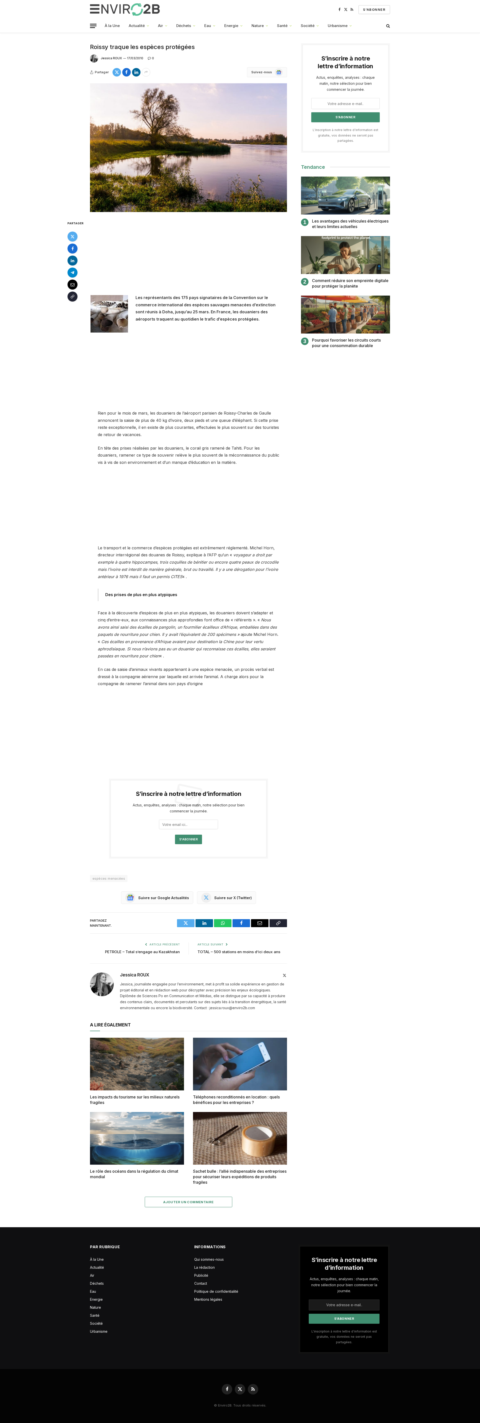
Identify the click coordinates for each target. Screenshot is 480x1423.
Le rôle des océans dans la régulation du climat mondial (134, 1174)
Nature (258, 25)
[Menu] (93, 26)
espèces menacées (108, 878)
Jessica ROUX (111, 58)
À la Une (112, 25)
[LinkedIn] (73, 261)
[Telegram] (73, 273)
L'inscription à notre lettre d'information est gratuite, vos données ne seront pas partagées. (345, 135)
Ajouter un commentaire (188, 1202)
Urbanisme (338, 25)
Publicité (201, 1275)
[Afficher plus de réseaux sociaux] (146, 72)
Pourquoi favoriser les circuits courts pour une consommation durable (346, 343)
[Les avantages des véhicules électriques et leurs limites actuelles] (345, 196)
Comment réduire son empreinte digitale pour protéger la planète (350, 283)
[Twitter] (73, 237)
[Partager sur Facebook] (126, 72)
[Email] (73, 285)
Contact (200, 1283)
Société (307, 25)
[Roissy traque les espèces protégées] (188, 147)
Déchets (183, 25)
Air (160, 25)
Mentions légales (208, 1299)
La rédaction (204, 1267)
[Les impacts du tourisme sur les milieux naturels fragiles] (137, 1064)
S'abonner (374, 10)
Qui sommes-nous (209, 1259)
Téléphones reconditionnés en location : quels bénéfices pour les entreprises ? (236, 1099)
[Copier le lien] (73, 297)
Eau (207, 25)
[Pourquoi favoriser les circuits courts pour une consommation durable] (345, 315)
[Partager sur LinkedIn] (136, 72)
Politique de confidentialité (216, 1291)
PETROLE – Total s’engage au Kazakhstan (142, 951)
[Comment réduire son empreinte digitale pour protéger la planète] (345, 255)
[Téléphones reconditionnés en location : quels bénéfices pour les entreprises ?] (240, 1064)
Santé (282, 25)
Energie (231, 25)
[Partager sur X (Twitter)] (116, 72)
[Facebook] (73, 249)
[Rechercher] (387, 26)
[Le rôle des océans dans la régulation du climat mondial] (137, 1138)
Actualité (137, 25)
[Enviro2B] (126, 9)
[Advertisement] (188, 257)
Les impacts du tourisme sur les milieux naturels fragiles (135, 1099)
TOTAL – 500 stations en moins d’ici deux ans (239, 951)
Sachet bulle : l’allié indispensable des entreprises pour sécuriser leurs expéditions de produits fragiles (239, 1177)
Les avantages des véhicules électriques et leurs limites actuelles (350, 224)
